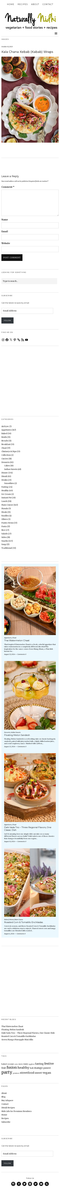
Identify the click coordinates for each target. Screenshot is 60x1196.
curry (20, 1064)
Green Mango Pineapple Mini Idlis (17, 1039)
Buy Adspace (7, 1100)
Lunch (4, 501)
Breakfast (5, 444)
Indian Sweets (10, 469)
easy (25, 1064)
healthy (23, 1068)
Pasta (4, 526)
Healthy (5, 490)
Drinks (4, 480)
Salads (4, 534)
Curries (4, 459)
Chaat (4, 448)
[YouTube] (26, 339)
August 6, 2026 (9, 934)
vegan (47, 1072)
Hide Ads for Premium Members (16, 1111)
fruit (3, 1068)
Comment (7, 187)
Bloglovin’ (35, 1184)
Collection (6, 455)
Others (4, 519)
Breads (4, 441)
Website (5, 243)
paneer (47, 1068)
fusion (12, 1067)
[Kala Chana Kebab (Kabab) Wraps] (30, 141)
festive (49, 1063)
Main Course (7, 505)
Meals (4, 512)
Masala (4, 508)
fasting (39, 1063)
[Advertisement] (30, 378)
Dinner (4, 473)
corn (16, 1064)
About (35, 4)
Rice (3, 530)
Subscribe (5, 1122)
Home (10, 4)
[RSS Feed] (22, 339)
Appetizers (6, 430)
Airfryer (5, 426)
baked (4, 1064)
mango (38, 1067)
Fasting (4, 487)
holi (31, 1068)
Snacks (4, 541)
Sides (3, 537)
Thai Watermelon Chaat (16, 640)
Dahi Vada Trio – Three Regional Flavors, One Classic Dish (27, 828)
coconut (10, 1064)
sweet (38, 1072)
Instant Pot (6, 497)
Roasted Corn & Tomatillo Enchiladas (23, 922)
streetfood (27, 1072)
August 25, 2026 (9, 654)
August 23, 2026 (9, 747)
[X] (11, 339)
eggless (31, 1064)
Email (4, 231)
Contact (47, 4)
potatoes (16, 1073)
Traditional (6, 548)
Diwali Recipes (8, 1108)
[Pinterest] (14, 339)
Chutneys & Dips (8, 451)
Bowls (4, 437)
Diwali (4, 476)
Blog (3, 1097)
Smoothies (9, 483)
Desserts (5, 462)
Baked (4, 433)
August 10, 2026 (9, 841)
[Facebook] (7, 339)
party (6, 1072)
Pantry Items (7, 523)
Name (4, 219)
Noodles (5, 516)
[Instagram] (3, 339)
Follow (7, 320)
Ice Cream (6, 494)
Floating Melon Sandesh (17, 735)
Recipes (23, 4)
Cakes (7, 465)
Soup (3, 544)
